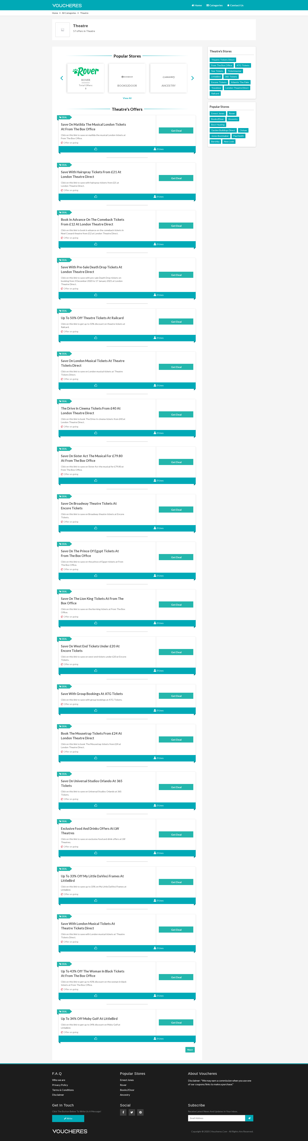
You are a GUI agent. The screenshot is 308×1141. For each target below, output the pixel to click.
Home (198, 5)
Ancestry (233, 119)
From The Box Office (221, 65)
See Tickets (217, 71)
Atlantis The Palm (240, 82)
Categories (216, 5)
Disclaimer (58, 1094)
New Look (229, 141)
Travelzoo (216, 87)
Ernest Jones (217, 113)
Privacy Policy (60, 1084)
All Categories (69, 13)
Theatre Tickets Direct (223, 59)
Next (190, 1049)
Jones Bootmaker (220, 135)
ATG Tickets (243, 65)
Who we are (58, 1079)
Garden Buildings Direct (223, 130)
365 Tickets (231, 76)
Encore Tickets (219, 82)
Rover (232, 113)
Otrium (243, 130)
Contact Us (237, 5)
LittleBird (216, 76)
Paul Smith (238, 135)
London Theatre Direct (237, 87)
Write (69, 1118)
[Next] (192, 78)
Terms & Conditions (63, 1089)
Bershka (215, 141)
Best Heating (218, 124)
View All (127, 98)
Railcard (215, 93)
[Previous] (62, 78)
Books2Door (217, 119)
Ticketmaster (234, 71)
